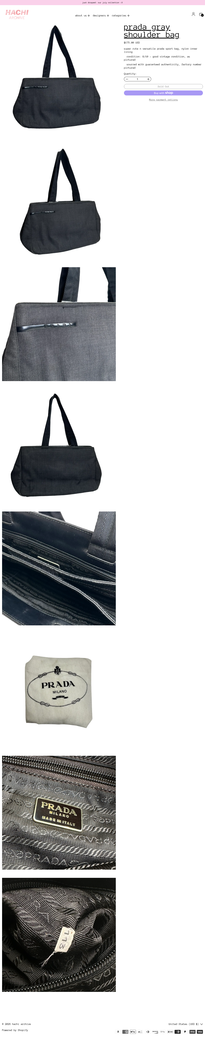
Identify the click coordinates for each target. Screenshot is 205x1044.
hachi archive (21, 1024)
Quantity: (130, 73)
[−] (127, 79)
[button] (59, 80)
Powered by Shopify (15, 1030)
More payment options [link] (163, 99)
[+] (148, 79)
